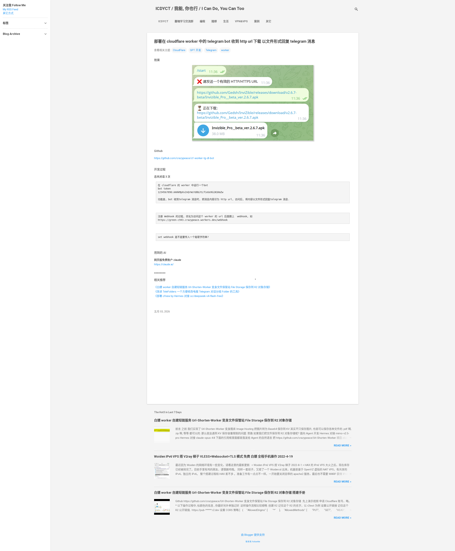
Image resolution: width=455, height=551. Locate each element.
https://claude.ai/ (164, 264)
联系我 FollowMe (253, 542)
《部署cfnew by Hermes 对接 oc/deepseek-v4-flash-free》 (189, 296)
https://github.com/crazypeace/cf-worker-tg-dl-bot (184, 158)
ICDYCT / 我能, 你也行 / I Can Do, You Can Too (200, 8)
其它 (268, 21)
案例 (256, 21)
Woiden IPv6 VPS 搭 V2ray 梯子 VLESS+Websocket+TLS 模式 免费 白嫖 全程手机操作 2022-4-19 (223, 456)
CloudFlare (179, 50)
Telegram (211, 50)
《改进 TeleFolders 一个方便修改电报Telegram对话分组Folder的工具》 (197, 291)
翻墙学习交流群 (184, 21)
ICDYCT (163, 21)
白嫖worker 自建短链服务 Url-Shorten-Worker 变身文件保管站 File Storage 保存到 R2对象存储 (223, 420)
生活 (226, 21)
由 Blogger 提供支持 (253, 534)
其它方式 (8, 13)
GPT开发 (195, 50)
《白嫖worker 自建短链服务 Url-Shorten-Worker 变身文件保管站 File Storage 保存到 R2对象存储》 (212, 287)
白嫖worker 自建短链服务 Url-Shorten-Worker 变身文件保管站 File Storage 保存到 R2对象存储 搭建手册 (229, 492)
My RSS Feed (10, 9)
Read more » (342, 445)
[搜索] (356, 9)
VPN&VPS (241, 21)
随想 (214, 21)
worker (225, 50)
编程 (202, 21)
